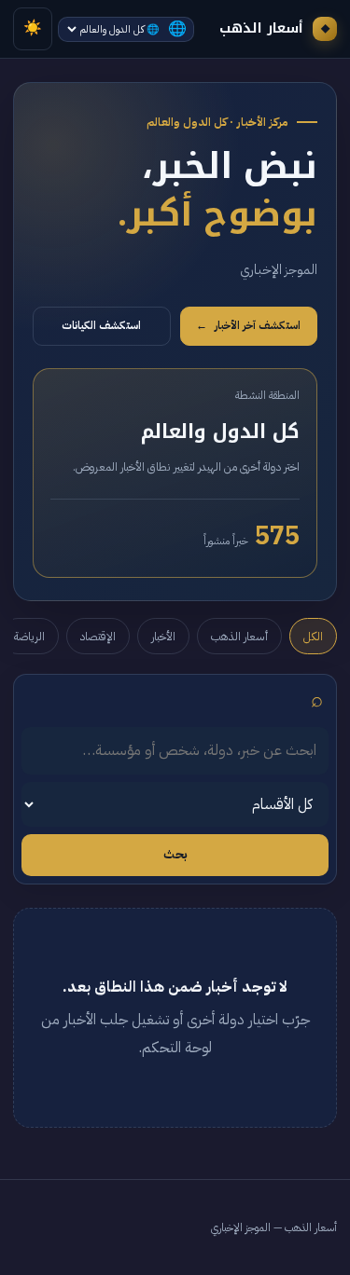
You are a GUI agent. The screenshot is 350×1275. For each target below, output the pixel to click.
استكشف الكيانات (101, 326)
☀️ (32, 28)
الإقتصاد (98, 636)
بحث (175, 854)
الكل (313, 636)
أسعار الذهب (239, 636)
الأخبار (163, 636)
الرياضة (29, 636)
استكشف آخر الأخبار (248, 326)
